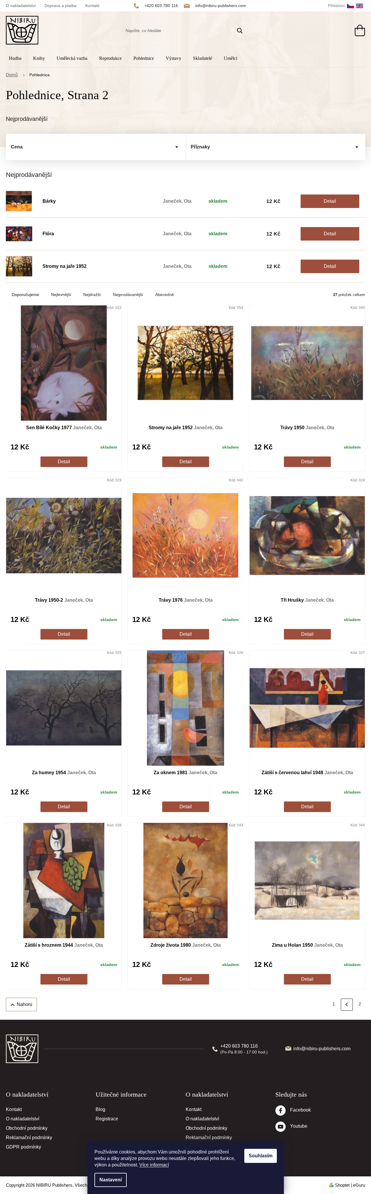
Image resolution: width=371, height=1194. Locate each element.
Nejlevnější (61, 294)
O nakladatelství (21, 5)
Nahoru (24, 1004)
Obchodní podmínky (27, 1128)
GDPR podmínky (23, 1146)
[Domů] (14, 74)
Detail (330, 201)
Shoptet (342, 1185)
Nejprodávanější (128, 294)
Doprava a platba (61, 5)
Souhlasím (260, 1155)
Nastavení (110, 1179)
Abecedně (164, 294)
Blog (100, 1109)
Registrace (107, 1118)
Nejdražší (92, 294)
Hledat (239, 30)
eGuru (359, 1185)
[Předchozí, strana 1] (347, 1005)
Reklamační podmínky (29, 1137)
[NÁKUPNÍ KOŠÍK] (354, 30)
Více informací (154, 1164)
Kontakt (92, 5)
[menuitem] (16, 58)
